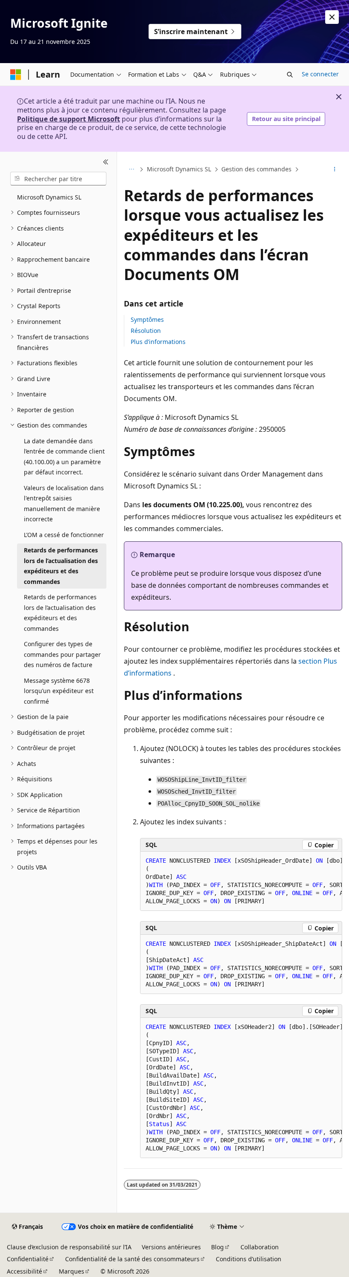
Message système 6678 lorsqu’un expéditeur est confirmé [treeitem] (59, 690)
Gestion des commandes (256, 169)
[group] (241, 881)
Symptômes (147, 319)
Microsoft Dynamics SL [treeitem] (49, 197)
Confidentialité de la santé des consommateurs (132, 1259)
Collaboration (259, 1247)
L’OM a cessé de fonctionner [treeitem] (64, 535)
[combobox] (58, 178)
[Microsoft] (15, 74)
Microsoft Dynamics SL (179, 169)
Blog (217, 1247)
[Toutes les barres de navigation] (131, 169)
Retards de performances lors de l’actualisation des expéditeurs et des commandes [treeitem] (61, 566)
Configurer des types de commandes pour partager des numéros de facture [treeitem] (62, 654)
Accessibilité (24, 1271)
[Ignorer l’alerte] (332, 17)
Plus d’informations (158, 342)
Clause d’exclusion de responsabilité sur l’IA (69, 1247)
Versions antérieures (171, 1247)
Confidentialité (28, 1259)
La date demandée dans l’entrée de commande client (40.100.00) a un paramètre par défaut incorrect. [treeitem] (64, 457)
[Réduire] (105, 162)
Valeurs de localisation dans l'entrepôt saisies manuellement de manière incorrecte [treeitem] (64, 503)
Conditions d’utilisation (248, 1259)
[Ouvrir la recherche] (289, 74)
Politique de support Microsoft (68, 119)
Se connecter (320, 74)
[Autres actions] (334, 169)
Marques (71, 1271)
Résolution (146, 330)
